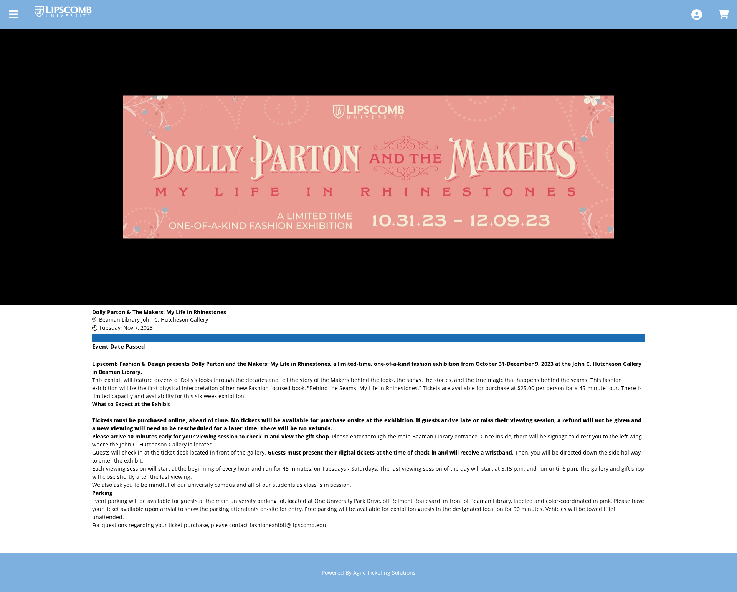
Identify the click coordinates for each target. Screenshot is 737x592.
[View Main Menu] (13, 14)
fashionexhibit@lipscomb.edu (288, 525)
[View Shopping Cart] (723, 14)
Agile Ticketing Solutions (384, 572)
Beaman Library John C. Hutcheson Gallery (153, 319)
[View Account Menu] (696, 14)
